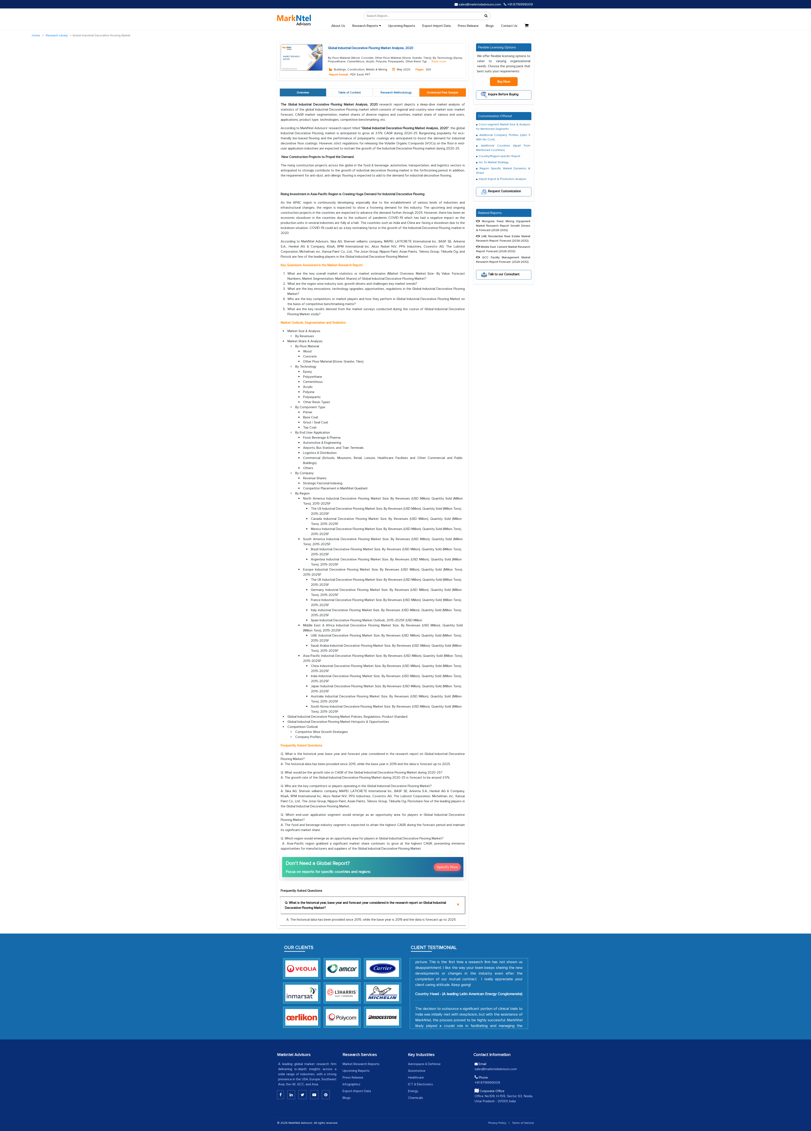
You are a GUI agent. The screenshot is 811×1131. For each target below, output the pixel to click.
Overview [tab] (303, 92)
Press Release (468, 26)
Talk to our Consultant (503, 274)
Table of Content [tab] (349, 92)
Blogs (490, 26)
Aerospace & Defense (424, 1064)
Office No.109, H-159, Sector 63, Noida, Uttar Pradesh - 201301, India (504, 1098)
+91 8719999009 (519, 4)
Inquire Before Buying (502, 94)
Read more (438, 61)
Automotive (416, 1071)
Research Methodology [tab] (396, 92)
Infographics (351, 1084)
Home (36, 35)
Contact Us (509, 26)
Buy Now (503, 81)
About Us (338, 26)
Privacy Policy (497, 1123)
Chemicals (415, 1098)
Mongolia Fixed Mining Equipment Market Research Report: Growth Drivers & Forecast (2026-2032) (503, 225)
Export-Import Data (436, 26)
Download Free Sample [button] (442, 92)
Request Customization (504, 191)
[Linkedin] (280, 1094)
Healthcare (416, 1077)
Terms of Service (523, 1123)
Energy (413, 1091)
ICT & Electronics (420, 1084)
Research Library (57, 35)
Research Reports (365, 26)
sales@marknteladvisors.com (480, 4)
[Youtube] (314, 1094)
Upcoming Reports (401, 26)
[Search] (486, 15)
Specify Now (447, 867)
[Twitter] (302, 1094)
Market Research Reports (361, 1064)
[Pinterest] (326, 1094)
